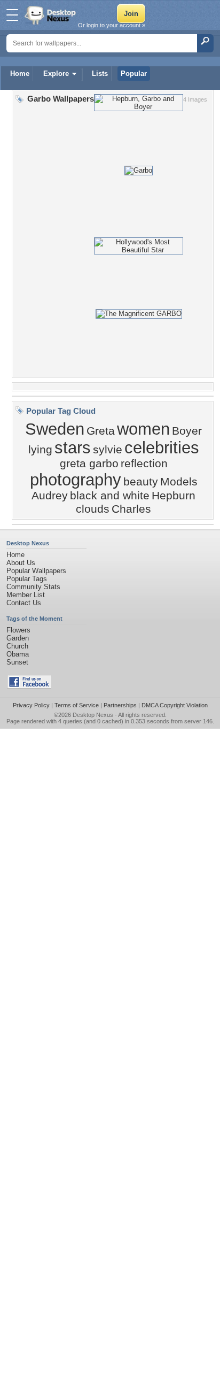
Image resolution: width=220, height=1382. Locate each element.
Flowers (18, 630)
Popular (134, 74)
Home (19, 74)
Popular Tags (26, 579)
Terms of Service (76, 705)
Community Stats (33, 587)
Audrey (50, 495)
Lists (100, 74)
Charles (131, 509)
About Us (20, 563)
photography (75, 479)
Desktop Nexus (93, 715)
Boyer (187, 430)
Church (17, 646)
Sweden (54, 429)
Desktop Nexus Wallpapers (51, 15)
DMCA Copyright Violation (175, 705)
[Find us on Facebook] (29, 686)
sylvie (107, 449)
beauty (140, 481)
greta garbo (89, 463)
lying (40, 449)
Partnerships (120, 705)
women (143, 429)
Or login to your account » (111, 25)
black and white (110, 495)
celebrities (161, 447)
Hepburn (173, 495)
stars (72, 447)
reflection (144, 463)
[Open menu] (12, 15)
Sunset (17, 662)
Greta (101, 430)
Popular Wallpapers (36, 571)
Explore (56, 74)
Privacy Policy (31, 705)
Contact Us (23, 603)
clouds (92, 509)
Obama (17, 654)
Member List (25, 595)
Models (179, 481)
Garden (17, 638)
